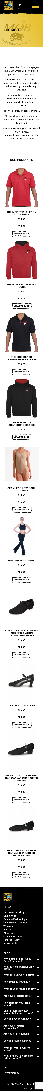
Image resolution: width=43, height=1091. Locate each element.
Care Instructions (12, 936)
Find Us (7, 929)
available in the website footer (21, 135)
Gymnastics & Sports (15, 922)
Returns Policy (11, 940)
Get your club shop (13, 912)
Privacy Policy (11, 943)
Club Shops (9, 916)
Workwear (8, 926)
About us (8, 933)
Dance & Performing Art (16, 919)
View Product (21, 233)
